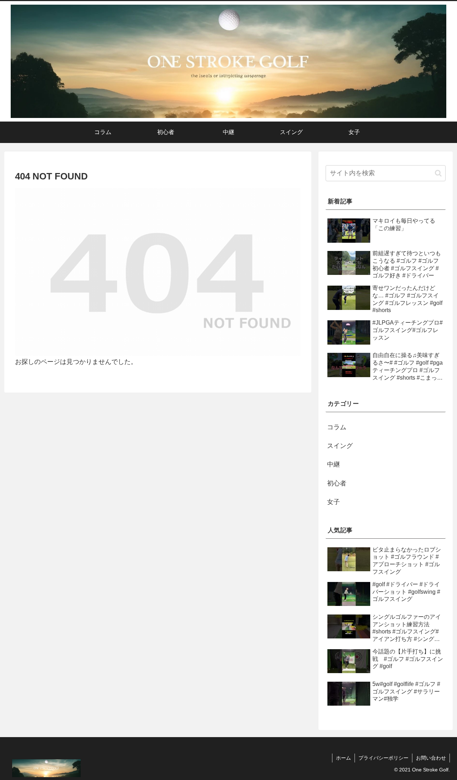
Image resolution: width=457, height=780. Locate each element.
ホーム (343, 758)
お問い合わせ (431, 758)
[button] (438, 173)
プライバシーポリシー (383, 758)
